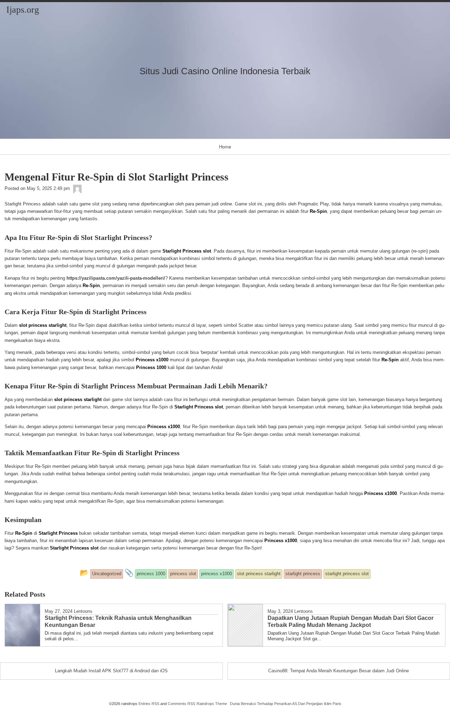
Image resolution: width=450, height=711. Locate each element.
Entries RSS (149, 704)
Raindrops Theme (212, 704)
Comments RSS (181, 704)
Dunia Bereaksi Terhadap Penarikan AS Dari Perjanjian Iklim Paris (285, 704)
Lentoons (83, 611)
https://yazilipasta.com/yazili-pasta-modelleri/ (115, 278)
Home (225, 146)
